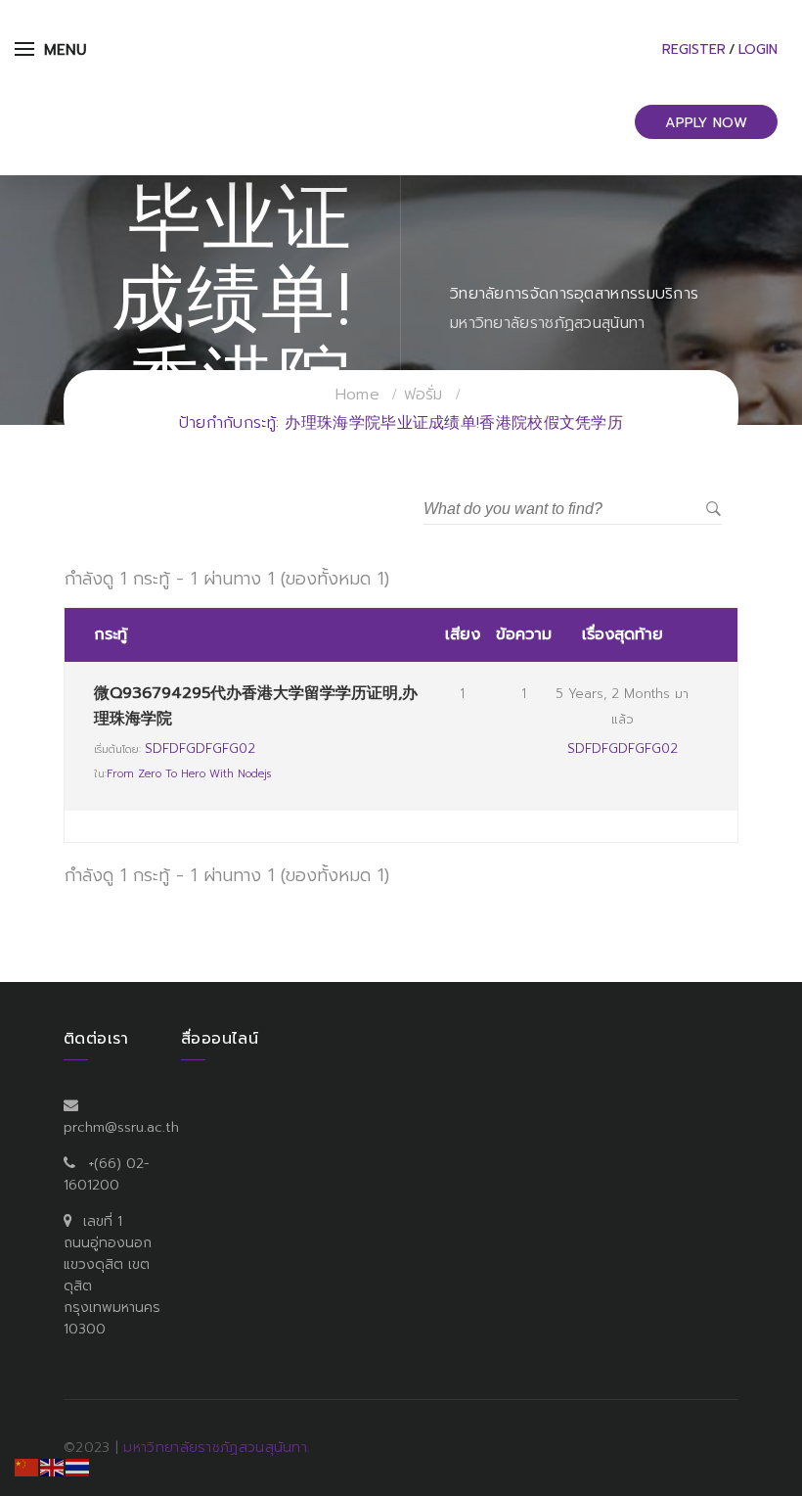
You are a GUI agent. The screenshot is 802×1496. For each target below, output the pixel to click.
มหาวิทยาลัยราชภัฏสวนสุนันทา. (216, 1447)
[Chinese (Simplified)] (27, 1466)
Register (694, 49)
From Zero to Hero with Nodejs (189, 774)
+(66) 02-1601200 (107, 1174)
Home (357, 394)
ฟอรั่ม (423, 394)
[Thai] (78, 1466)
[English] (53, 1466)
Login (758, 49)
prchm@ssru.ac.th (121, 1127)
